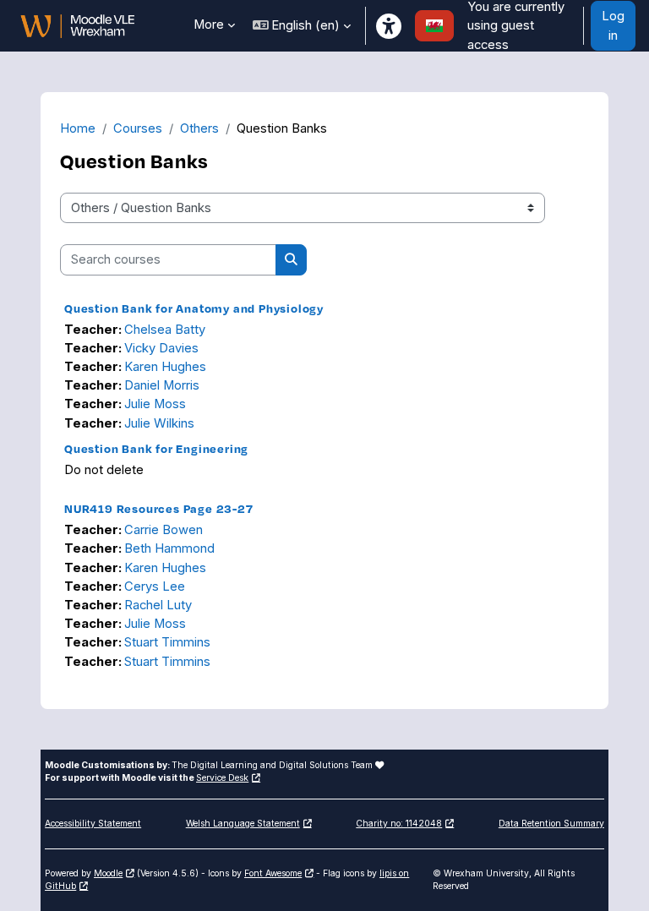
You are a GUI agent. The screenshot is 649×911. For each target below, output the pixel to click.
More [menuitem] (209, 24)
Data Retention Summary (551, 823)
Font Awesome (273, 873)
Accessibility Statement (93, 823)
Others (199, 128)
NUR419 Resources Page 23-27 (159, 508)
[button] (302, 26)
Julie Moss (155, 404)
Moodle (108, 873)
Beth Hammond (169, 548)
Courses (137, 128)
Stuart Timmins (167, 642)
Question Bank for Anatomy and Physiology (194, 308)
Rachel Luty (158, 605)
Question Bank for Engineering (156, 448)
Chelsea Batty (164, 329)
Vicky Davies (161, 348)
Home (77, 128)
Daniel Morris (161, 385)
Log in (613, 25)
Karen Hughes (165, 366)
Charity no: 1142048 (399, 823)
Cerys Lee (154, 586)
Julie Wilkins (159, 423)
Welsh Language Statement (243, 823)
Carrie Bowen (163, 529)
